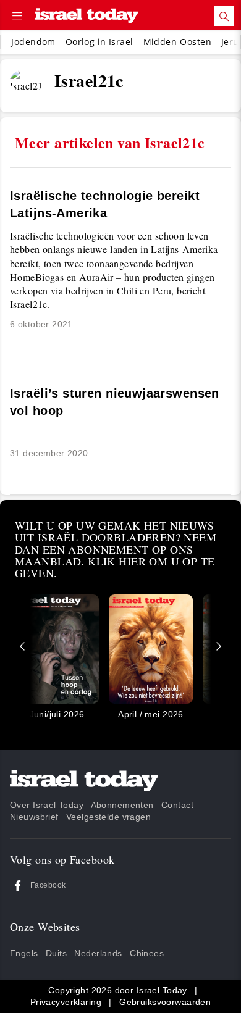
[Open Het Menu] (17, 16)
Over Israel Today (46, 805)
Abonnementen (122, 805)
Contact (177, 805)
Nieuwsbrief (34, 817)
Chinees (147, 953)
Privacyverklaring (65, 1002)
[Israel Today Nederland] (86, 16)
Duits (56, 953)
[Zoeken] (223, 16)
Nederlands (98, 953)
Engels (24, 953)
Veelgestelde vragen (108, 817)
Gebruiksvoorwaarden (165, 1002)
